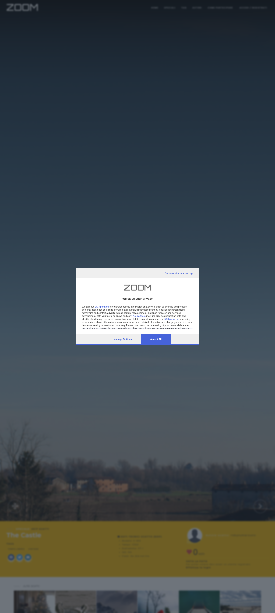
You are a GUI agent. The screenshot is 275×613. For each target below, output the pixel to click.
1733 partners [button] (102, 306)
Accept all (156, 339)
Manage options (122, 339)
